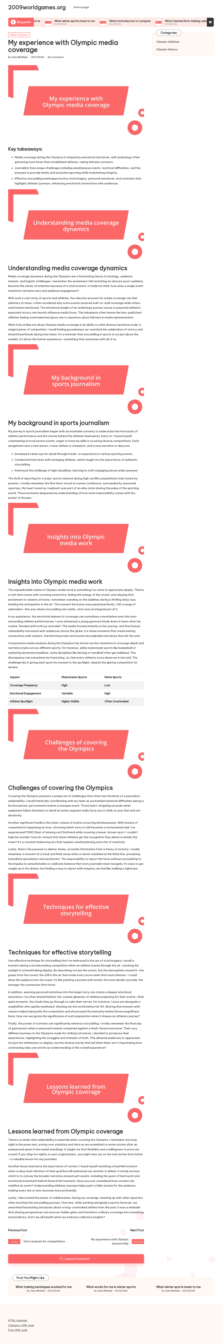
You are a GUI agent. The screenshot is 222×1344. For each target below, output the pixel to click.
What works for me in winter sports (111, 1287)
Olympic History (167, 49)
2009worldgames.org (37, 7)
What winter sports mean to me (45, 21)
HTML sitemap (17, 1320)
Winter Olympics (19, 34)
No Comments (56, 57)
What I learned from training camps (158, 21)
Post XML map (17, 1330)
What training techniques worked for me (44, 1287)
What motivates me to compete (100, 21)
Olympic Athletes (167, 42)
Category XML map (21, 1325)
